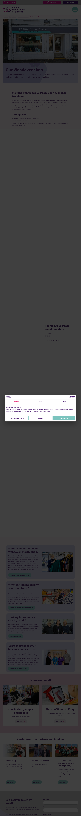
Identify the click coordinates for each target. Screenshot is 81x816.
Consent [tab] (16, 401)
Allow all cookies (63, 418)
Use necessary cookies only (17, 418)
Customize (40, 418)
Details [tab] (40, 401)
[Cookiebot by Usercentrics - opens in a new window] (68, 397)
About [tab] (64, 401)
